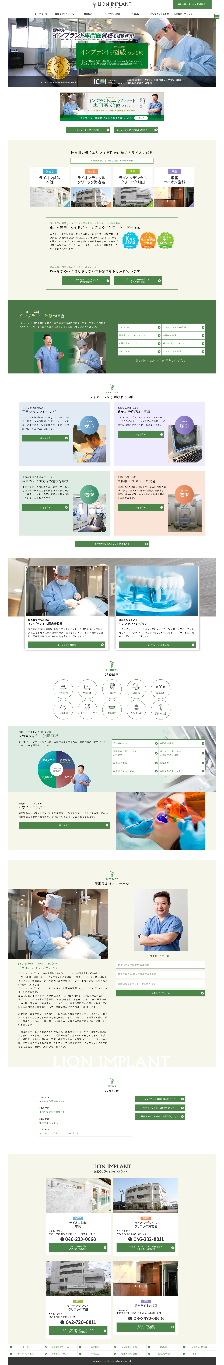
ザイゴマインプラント (130, 351)
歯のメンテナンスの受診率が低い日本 (170, 753)
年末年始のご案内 (48, 1123)
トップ (26, 1347)
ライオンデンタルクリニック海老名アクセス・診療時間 (145, 1247)
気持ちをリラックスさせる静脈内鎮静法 (86, 280)
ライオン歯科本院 (25, 1354)
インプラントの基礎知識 (157, 645)
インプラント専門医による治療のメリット (136, 130)
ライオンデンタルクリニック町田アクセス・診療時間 (78, 1330)
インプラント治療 (112, 14)
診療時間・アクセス (183, 14)
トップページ (41, 14)
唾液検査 (164, 763)
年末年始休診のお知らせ (52, 1101)
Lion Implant (109, 1361)
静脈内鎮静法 (170, 335)
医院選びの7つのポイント (132, 335)
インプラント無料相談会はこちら (160, 1099)
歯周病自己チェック (170, 771)
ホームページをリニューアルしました (59, 1133)
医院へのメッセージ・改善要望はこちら (160, 1116)
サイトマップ (198, 1354)
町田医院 (95, 1354)
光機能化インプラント (130, 343)
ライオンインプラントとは (133, 327)
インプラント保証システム (177, 351)
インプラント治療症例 (174, 327)
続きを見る (45, 438)
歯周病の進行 (120, 763)
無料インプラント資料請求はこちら (160, 1108)
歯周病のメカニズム (123, 771)
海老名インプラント (60, 1354)
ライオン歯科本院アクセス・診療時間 (78, 1247)
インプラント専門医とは (87, 130)
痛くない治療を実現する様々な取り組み (137, 280)
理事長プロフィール (64, 14)
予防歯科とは (120, 743)
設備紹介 (136, 14)
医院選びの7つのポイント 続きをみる (112, 544)
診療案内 (88, 14)
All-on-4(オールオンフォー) (178, 343)
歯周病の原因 (167, 743)
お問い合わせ (164, 1354)
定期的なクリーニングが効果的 (125, 753)
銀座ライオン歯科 (129, 1354)
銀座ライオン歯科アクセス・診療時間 (145, 1327)
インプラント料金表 (159, 14)
